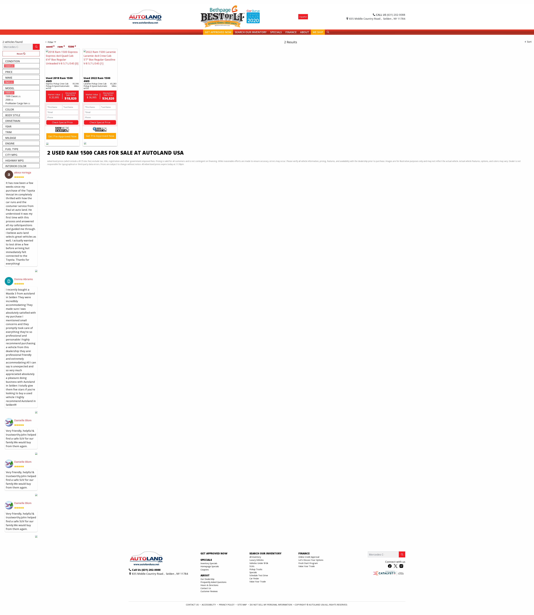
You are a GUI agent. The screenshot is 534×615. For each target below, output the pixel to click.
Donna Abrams (23, 279)
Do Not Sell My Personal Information (271, 604)
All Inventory (255, 556)
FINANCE (304, 553)
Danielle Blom (22, 420)
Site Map (242, 604)
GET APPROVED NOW (214, 553)
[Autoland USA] (145, 16)
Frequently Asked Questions (213, 582)
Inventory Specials (209, 563)
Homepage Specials (210, 566)
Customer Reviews (209, 591)
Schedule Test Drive (258, 575)
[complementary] (525, 606)
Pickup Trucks (255, 569)
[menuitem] (22, 66)
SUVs (251, 566)
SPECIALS (206, 559)
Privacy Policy (227, 604)
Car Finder (254, 578)
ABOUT (205, 575)
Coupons (205, 569)
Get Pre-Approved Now (62, 136)
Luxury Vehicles (256, 560)
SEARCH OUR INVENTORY (265, 553)
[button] (218, 32)
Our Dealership (207, 579)
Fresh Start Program (308, 563)
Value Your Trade (257, 581)
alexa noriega (22, 172)
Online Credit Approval (308, 556)
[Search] (36, 47)
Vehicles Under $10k (258, 563)
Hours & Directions (209, 585)
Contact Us (206, 588)
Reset (20, 53)
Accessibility (209, 604)
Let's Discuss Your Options (310, 560)
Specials (253, 572)
